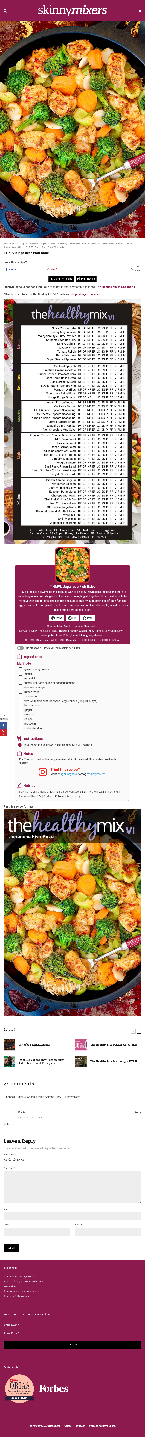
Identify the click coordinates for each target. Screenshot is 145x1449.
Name (6, 1209)
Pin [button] (74, 618)
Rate (89, 618)
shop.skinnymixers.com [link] (85, 294)
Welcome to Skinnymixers (19, 1276)
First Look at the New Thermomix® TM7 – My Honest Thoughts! (41, 1061)
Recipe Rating (10, 1154)
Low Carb (95, 243)
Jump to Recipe (62, 278)
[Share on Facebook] (3, 725)
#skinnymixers (96, 774)
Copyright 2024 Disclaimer (45, 1426)
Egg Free (44, 243)
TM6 (50, 247)
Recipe (7, 247)
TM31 (37, 247)
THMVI (29, 247)
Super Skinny (18, 247)
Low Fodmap (108, 243)
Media (67, 1426)
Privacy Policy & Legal (102, 1426)
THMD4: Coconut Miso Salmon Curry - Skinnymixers (48, 1097)
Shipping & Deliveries (16, 1296)
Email (6, 1224)
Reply (137, 1112)
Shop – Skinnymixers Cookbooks (23, 1281)
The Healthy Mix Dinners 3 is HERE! (113, 1061)
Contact (80, 1426)
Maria (21, 1112)
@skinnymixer (70, 774)
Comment (9, 1168)
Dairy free (33, 243)
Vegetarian (59, 247)
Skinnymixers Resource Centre (21, 1291)
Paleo (129, 243)
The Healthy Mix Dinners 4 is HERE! (113, 1044)
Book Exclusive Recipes (15, 243)
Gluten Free (74, 243)
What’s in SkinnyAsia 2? (34, 1044)
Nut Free (120, 243)
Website (79, 1224)
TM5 (44, 247)
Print (58, 618)
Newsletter (10, 1286)
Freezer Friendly (59, 243)
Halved (85, 243)
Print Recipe (87, 278)
